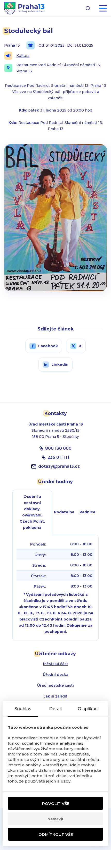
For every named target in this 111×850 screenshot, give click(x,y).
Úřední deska (55, 674)
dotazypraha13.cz (59, 466)
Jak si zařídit (55, 696)
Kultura (22, 55)
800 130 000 (58, 448)
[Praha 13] (24, 8)
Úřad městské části (55, 685)
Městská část (55, 663)
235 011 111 (58, 457)
